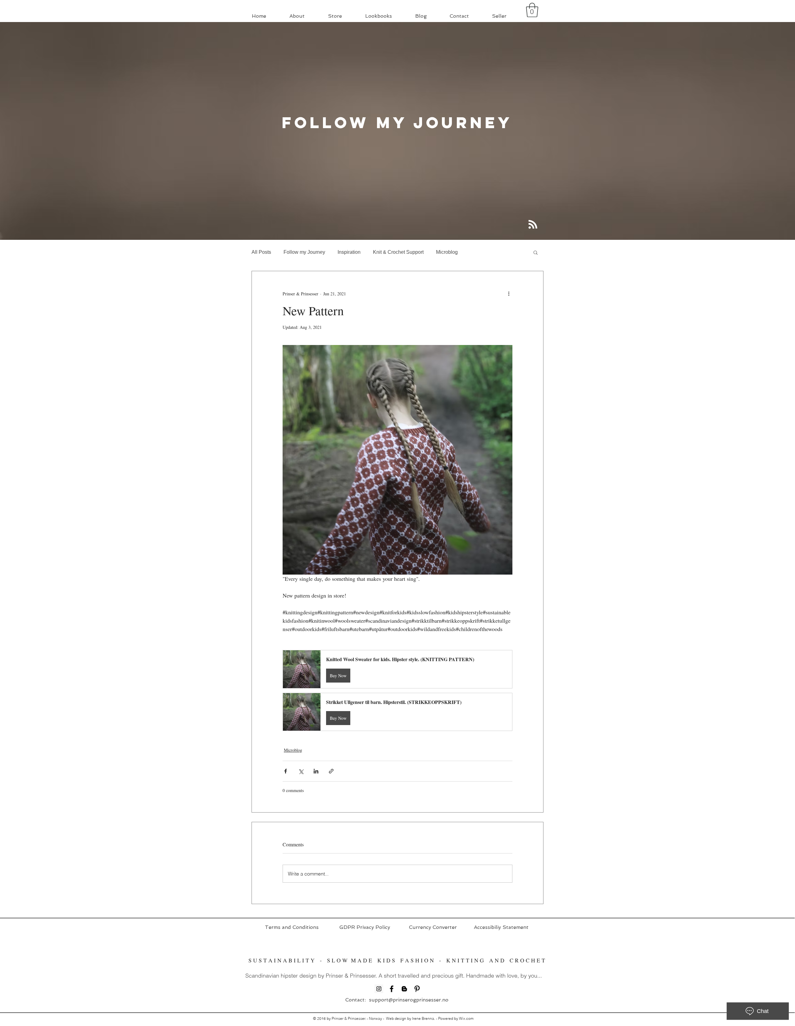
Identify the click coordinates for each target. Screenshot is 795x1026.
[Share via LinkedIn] (316, 771)
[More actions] (508, 293)
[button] (532, 10)
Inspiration (349, 252)
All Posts (261, 252)
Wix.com (466, 1018)
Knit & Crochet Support (398, 252)
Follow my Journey (304, 252)
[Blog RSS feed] (533, 224)
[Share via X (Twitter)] (301, 771)
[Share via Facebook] (285, 771)
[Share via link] (331, 771)
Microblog (447, 252)
